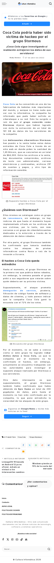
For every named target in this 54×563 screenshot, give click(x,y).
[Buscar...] (50, 3)
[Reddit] (42, 445)
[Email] (23, 451)
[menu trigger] (5, 3)
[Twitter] (29, 445)
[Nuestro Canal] (26, 539)
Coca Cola (21, 437)
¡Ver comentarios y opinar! (37, 484)
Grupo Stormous (36, 437)
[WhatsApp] (36, 445)
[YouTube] (17, 539)
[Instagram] (12, 539)
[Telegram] (48, 445)
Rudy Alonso (15, 58)
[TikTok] (21, 539)
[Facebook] (23, 445)
